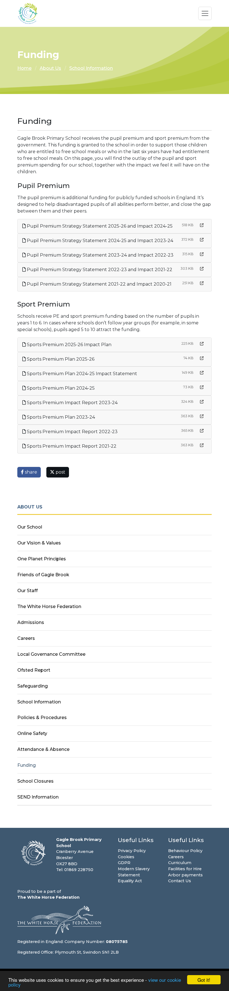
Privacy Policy (132, 850)
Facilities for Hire (185, 868)
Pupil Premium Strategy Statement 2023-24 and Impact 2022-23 (99, 255)
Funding (26, 765)
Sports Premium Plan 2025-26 (60, 359)
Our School (29, 527)
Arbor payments (185, 874)
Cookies (126, 856)
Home (24, 68)
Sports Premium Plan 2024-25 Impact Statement (81, 373)
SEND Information (38, 797)
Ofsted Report (33, 670)
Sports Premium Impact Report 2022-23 (72, 431)
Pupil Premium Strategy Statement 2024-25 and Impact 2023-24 (99, 240)
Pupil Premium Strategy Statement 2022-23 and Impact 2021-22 (99, 269)
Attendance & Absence (43, 749)
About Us (50, 68)
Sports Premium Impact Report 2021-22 (71, 446)
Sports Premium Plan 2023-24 (60, 417)
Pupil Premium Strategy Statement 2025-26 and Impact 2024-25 (99, 226)
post (59, 472)
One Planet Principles (41, 558)
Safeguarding (32, 686)
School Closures (35, 781)
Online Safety (32, 733)
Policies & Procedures (42, 717)
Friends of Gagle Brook (43, 574)
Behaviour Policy (185, 850)
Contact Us (179, 880)
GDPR (124, 862)
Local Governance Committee (51, 654)
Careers (26, 638)
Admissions (30, 622)
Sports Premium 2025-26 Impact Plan (68, 344)
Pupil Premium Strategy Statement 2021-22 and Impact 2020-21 (98, 284)
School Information (91, 68)
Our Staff (27, 590)
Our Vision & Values (39, 543)
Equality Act (130, 880)
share (30, 472)
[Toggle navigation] (205, 13)
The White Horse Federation (49, 606)
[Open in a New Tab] (202, 225)
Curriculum (179, 862)
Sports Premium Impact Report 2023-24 (72, 402)
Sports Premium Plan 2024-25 (60, 388)
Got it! (203, 979)
